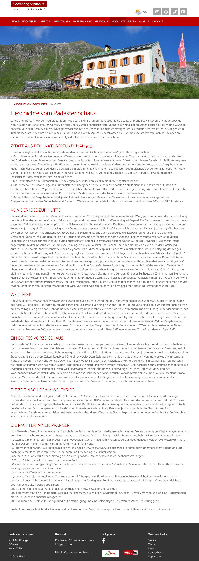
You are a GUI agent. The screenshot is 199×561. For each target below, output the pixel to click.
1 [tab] (92, 93)
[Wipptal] (133, 553)
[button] (165, 11)
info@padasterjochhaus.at (77, 552)
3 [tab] (101, 93)
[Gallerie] (157, 11)
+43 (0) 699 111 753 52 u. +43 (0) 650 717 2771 (74, 542)
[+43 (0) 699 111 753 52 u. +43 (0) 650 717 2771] (174, 11)
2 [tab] (97, 93)
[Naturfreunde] (113, 553)
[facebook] (103, 542)
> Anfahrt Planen (17, 556)
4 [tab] (106, 93)
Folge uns (108, 534)
